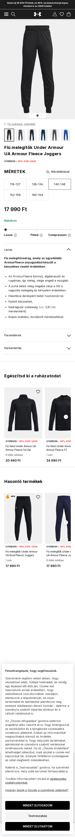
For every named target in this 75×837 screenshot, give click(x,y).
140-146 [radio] (59, 184)
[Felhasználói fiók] (55, 14)
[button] (37, 115)
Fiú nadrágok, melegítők (21, 124)
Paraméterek (12, 335)
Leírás (8, 250)
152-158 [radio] (15, 195)
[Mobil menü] (6, 14)
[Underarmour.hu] (37, 14)
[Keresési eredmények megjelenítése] (13, 14)
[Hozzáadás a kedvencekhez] (38, 391)
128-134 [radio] (37, 184)
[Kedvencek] (62, 14)
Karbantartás (12, 348)
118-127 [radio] (15, 184)
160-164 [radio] (37, 195)
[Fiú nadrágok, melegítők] (5, 124)
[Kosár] (69, 14)
